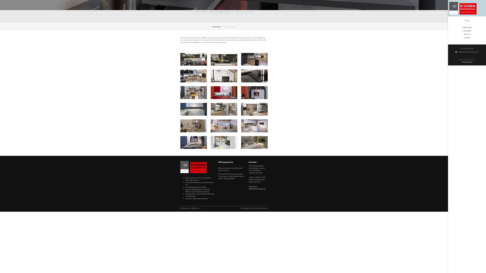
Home (467, 20)
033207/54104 (468, 49)
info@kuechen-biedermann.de (468, 52)
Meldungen (216, 27)
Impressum (253, 186)
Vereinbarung (467, 62)
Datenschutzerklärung (257, 189)
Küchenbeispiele (229, 27)
